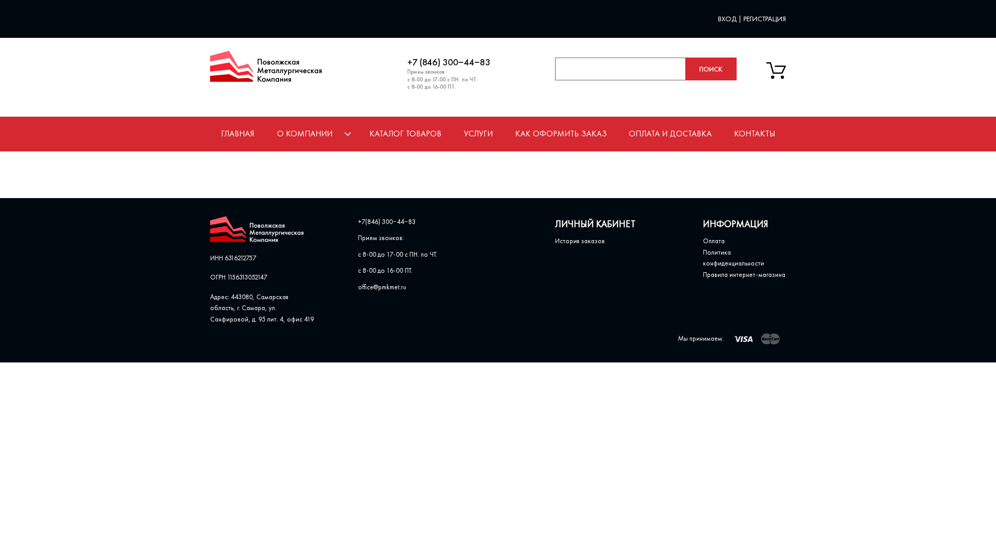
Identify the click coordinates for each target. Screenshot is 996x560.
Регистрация (764, 18)
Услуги (478, 133)
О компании (305, 133)
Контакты (754, 133)
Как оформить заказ (561, 133)
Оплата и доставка (670, 133)
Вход (728, 18)
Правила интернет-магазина (744, 274)
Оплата (714, 240)
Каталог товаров (405, 133)
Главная (237, 133)
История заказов (580, 240)
